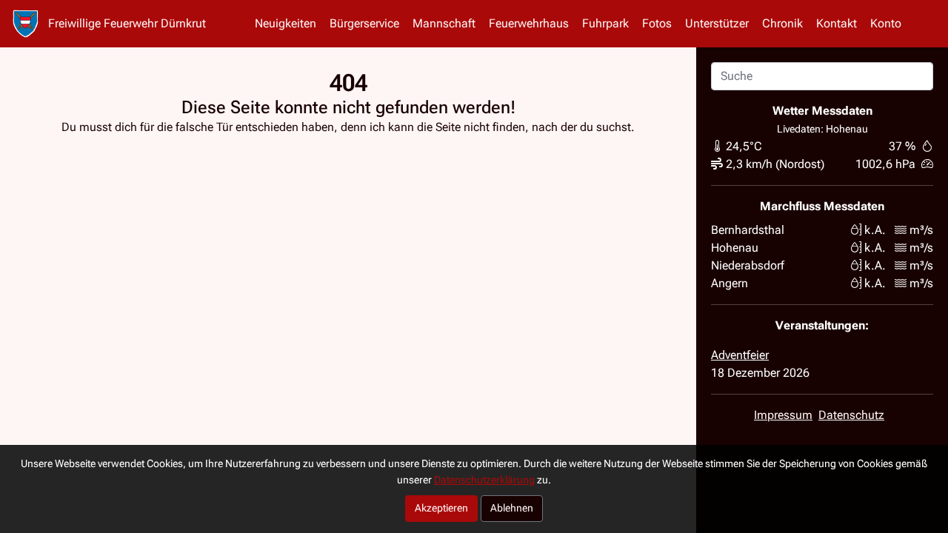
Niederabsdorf (747, 265)
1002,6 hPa (885, 164)
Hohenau (734, 248)
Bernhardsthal (747, 230)
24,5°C (744, 146)
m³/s (921, 230)
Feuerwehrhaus (529, 23)
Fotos (657, 23)
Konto (885, 23)
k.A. (875, 230)
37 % (902, 146)
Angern (729, 283)
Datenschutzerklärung (484, 480)
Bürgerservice (364, 23)
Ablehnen (511, 508)
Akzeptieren (441, 508)
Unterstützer (717, 23)
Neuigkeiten (285, 23)
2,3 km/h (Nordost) (775, 164)
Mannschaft (444, 23)
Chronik (782, 23)
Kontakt (836, 23)
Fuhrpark (605, 23)
